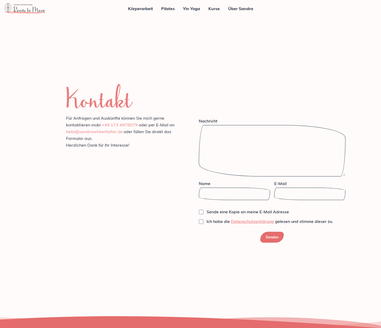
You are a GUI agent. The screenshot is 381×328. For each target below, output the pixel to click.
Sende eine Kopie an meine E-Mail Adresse (248, 211)
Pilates (168, 8)
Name (204, 183)
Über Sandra (240, 8)
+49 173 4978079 (120, 124)
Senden (272, 237)
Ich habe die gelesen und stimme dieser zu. (270, 221)
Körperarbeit (140, 8)
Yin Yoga (191, 8)
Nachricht (208, 121)
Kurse (214, 8)
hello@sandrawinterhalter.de (94, 131)
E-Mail (280, 183)
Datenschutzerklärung (252, 221)
